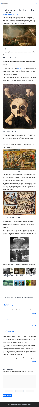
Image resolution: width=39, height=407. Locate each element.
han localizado (19, 68)
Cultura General (5, 14)
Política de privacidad (16, 404)
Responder (34, 313)
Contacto (29, 404)
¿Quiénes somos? (24, 404)
